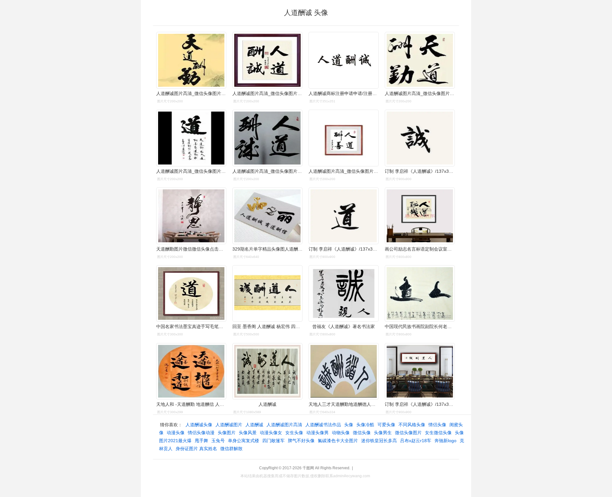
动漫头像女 (271, 432)
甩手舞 (201, 440)
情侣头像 (437, 424)
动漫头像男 (317, 432)
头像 (348, 424)
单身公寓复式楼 (243, 440)
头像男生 (383, 432)
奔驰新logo (445, 440)
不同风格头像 (411, 424)
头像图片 (227, 432)
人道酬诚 (254, 424)
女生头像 (294, 432)
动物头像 (341, 432)
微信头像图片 (408, 432)
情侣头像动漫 (201, 432)
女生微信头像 (438, 432)
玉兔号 (218, 440)
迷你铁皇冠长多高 (379, 440)
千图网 (308, 468)
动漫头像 (176, 432)
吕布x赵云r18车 (415, 440)
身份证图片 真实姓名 (196, 448)
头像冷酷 (365, 424)
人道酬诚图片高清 (284, 424)
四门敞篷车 (273, 440)
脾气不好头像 (301, 440)
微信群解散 (231, 448)
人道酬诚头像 (199, 424)
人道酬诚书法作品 (323, 424)
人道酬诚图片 (228, 424)
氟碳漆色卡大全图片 (338, 440)
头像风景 (248, 432)
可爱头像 (386, 424)
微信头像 (362, 432)
